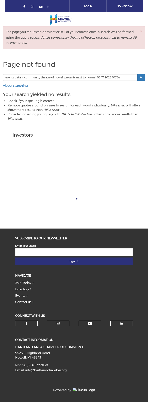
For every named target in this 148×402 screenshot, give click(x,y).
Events (20, 295)
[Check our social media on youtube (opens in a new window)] (41, 7)
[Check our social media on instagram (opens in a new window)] (33, 7)
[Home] (61, 19)
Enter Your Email (25, 245)
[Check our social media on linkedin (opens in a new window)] (49, 7)
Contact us (23, 302)
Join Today (125, 6)
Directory (22, 289)
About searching (15, 86)
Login (88, 6)
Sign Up (74, 261)
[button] (141, 31)
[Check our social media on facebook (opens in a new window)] (25, 7)
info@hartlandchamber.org (46, 370)
